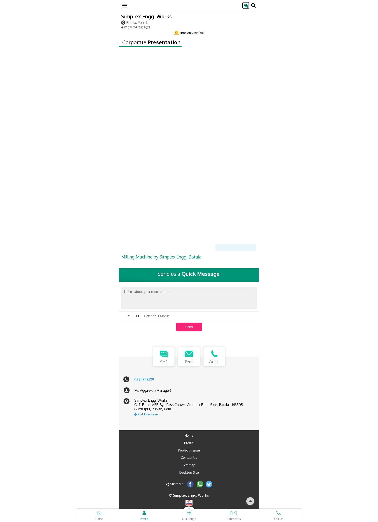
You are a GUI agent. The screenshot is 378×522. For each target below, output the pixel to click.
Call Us (214, 362)
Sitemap (189, 465)
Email (189, 362)
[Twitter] (209, 484)
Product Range (189, 450)
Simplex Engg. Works (146, 16)
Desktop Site (189, 472)
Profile (189, 443)
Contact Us (189, 457)
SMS (164, 362)
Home (189, 435)
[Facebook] (190, 484)
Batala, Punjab (137, 22)
